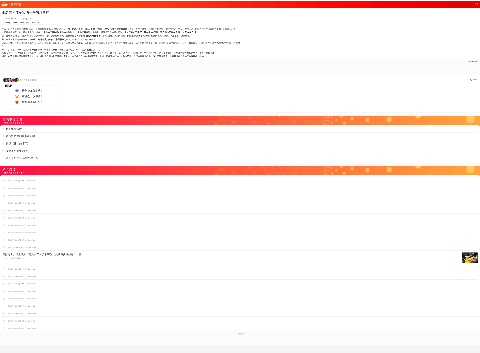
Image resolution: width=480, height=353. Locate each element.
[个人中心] (476, 4)
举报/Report (472, 61)
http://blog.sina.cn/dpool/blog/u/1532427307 (21, 22)
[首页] (5, 4)
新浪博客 (16, 4)
